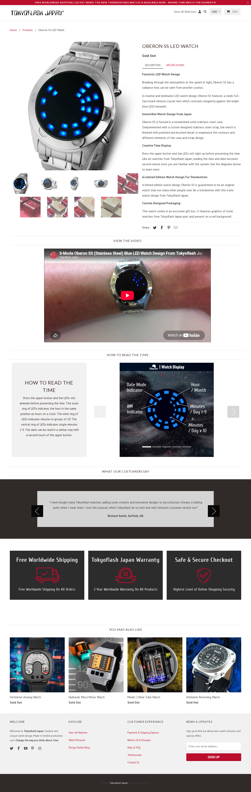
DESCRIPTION (152, 65)
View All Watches (78, 732)
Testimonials (134, 755)
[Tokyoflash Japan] (37, 13)
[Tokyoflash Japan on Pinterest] (33, 748)
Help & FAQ (133, 747)
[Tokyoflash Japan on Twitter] (12, 748)
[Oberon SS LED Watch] (74, 106)
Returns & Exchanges (139, 740)
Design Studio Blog (79, 747)
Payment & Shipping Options (143, 732)
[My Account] (200, 12)
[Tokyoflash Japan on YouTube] (26, 748)
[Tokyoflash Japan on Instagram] (40, 748)
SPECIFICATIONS (175, 65)
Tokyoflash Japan (119, 782)
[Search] (205, 12)
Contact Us (133, 762)
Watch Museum (77, 740)
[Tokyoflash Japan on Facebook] (19, 748)
